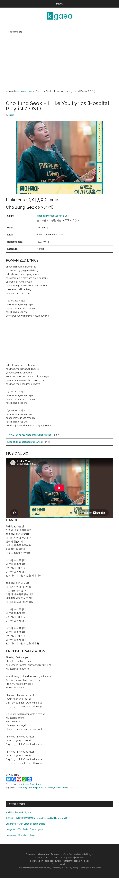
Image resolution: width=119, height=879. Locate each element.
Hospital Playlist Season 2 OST (53, 215)
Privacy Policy (67, 857)
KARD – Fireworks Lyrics (18, 812)
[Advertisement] (59, 62)
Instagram (67, 861)
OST (76, 787)
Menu (59, 3)
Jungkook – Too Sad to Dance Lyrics (24, 829)
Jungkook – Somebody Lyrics (21, 835)
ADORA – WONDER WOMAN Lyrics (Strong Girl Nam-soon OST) (38, 818)
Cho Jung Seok (25, 787)
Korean (26, 784)
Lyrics (19, 784)
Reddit (76, 861)
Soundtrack (35, 784)
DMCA (56, 857)
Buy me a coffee (59, 864)
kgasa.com (44, 854)
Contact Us (46, 857)
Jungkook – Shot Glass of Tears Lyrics (25, 823)
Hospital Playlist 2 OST (43, 787)
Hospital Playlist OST (63, 787)
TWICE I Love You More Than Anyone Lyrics (29, 434)
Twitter (58, 861)
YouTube (85, 861)
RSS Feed (79, 857)
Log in (90, 854)
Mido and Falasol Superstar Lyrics (24, 442)
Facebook (48, 861)
